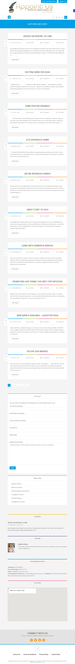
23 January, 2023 (16, 216)
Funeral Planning (16, 498)
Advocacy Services (16, 487)
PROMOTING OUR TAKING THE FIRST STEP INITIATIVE (37, 281)
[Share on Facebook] (6, 45)
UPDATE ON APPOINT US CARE (37, 36)
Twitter (35, 636)
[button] (74, 10)
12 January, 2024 (16, 78)
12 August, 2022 (16, 322)
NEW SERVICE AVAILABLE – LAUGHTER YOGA (37, 315)
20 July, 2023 (16, 112)
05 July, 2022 (16, 358)
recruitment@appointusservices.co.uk (35, 573)
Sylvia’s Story (23, 544)
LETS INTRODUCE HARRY (37, 139)
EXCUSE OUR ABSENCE (37, 351)
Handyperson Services (18, 502)
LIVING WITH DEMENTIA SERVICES (37, 245)
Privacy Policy (43, 654)
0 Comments (45, 78)
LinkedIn (40, 636)
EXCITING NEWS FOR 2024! (37, 72)
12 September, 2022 (16, 288)
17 (24, 385)
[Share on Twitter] (6, 41)
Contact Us (16, 654)
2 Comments (45, 42)
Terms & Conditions (29, 654)
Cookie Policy (55, 654)
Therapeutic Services (17, 494)
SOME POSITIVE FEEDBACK (37, 106)
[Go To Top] (38, 649)
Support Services (16, 484)
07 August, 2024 (16, 42)
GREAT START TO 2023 (37, 209)
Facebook (30, 636)
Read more (15, 59)
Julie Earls (31, 42)
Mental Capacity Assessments (20, 491)
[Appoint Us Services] (30, 7)
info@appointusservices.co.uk (20, 571)
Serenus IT (42, 662)
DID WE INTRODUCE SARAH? (37, 173)
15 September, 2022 (16, 252)
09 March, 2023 (16, 146)
